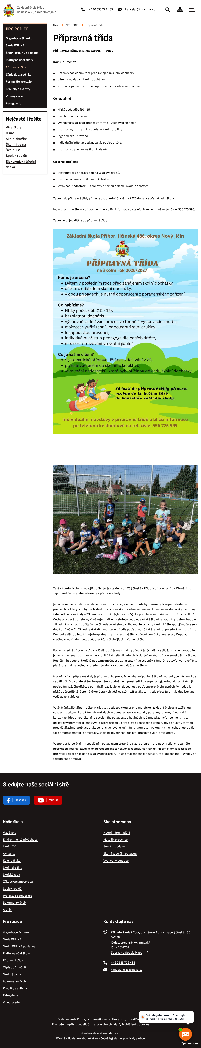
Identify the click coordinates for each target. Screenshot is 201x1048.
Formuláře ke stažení (20, 82)
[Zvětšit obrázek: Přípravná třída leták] (125, 331)
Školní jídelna (16, 144)
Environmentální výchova (20, 840)
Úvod (56, 25)
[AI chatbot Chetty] (185, 1034)
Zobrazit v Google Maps (126, 953)
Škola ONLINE (15, 45)
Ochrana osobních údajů (103, 1024)
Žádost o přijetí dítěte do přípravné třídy (80, 220)
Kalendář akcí (12, 861)
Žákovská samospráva (18, 881)
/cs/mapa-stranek (180, 10)
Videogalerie (14, 96)
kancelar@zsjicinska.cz (141, 9)
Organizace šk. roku (19, 38)
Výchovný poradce (116, 861)
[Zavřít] (189, 1015)
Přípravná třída (16, 67)
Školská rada (11, 875)
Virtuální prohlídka (48, 800)
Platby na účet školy (19, 60)
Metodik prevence (115, 840)
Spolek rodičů (16, 156)
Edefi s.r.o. (114, 1033)
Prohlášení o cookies (135, 1024)
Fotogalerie (13, 103)
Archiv (7, 910)
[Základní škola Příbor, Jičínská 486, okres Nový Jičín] (8, 10)
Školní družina (16, 139)
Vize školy (13, 127)
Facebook (20, 800)
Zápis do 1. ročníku (19, 75)
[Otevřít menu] (192, 10)
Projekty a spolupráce (17, 896)
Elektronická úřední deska (21, 164)
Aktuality (9, 854)
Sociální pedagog (114, 846)
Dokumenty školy (14, 903)
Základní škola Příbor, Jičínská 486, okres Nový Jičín (36, 10)
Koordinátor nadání (116, 833)
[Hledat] (168, 10)
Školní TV (13, 150)
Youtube (53, 800)
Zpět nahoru (189, 1043)
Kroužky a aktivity (18, 89)
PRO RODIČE (17, 29)
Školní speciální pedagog (120, 854)
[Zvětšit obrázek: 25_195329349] (125, 519)
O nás (10, 133)
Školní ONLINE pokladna (22, 53)
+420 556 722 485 (101, 9)
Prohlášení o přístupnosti (69, 1024)
